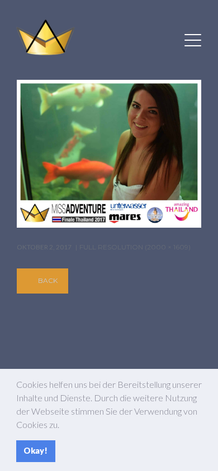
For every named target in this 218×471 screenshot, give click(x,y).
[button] (62, 425)
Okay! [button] (35, 450)
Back (48, 280)
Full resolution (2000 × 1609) (135, 247)
